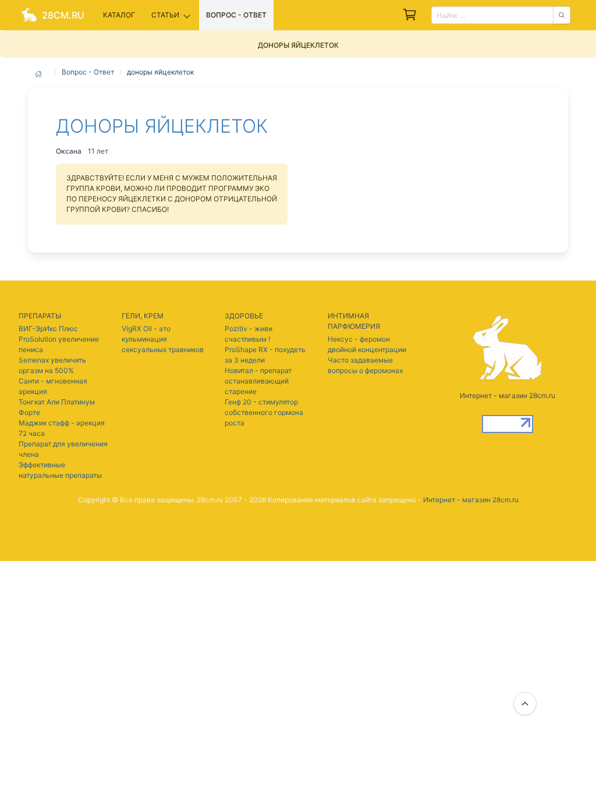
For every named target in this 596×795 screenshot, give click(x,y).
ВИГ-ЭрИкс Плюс (48, 328)
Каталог (119, 14)
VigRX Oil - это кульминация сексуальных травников (163, 339)
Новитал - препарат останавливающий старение (258, 381)
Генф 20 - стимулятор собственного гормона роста (264, 412)
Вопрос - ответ (236, 14)
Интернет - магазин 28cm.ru (471, 499)
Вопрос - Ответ (88, 72)
